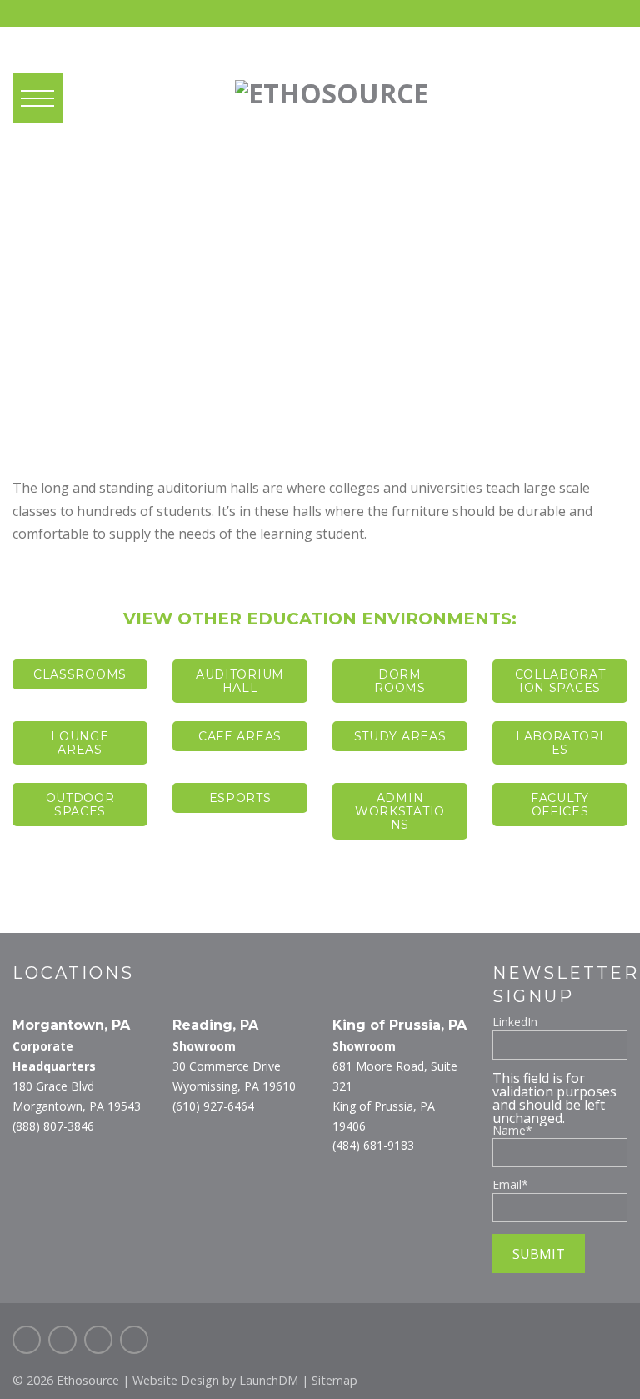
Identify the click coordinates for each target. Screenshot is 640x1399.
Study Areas (400, 736)
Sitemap (335, 1380)
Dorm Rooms (400, 681)
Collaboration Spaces (560, 681)
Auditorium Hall (240, 681)
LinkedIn (515, 1022)
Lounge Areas (79, 743)
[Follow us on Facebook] (26, 1340)
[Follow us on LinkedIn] (98, 1340)
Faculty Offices (560, 804)
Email (510, 1185)
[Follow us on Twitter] (62, 1340)
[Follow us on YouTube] (134, 1340)
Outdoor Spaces (80, 804)
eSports (240, 797)
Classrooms (80, 674)
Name (512, 1130)
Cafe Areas (240, 736)
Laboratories (560, 743)
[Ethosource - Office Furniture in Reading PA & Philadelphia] (332, 87)
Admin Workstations (400, 811)
